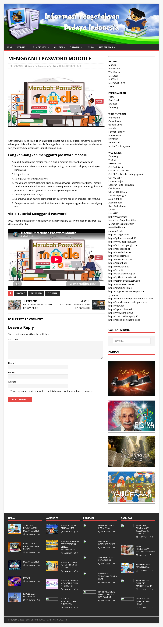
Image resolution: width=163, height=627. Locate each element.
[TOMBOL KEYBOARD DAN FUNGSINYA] (52, 605)
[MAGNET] (14, 584)
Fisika (111, 86)
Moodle (20, 293)
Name (11, 363)
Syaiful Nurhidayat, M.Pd (39, 65)
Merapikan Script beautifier (122, 220)
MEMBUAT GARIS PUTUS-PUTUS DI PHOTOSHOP (69, 565)
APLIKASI (58, 47)
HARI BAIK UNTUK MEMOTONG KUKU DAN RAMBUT (107, 594)
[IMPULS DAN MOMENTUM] (14, 600)
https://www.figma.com (120, 259)
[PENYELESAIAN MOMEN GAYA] (127, 571)
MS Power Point (116, 82)
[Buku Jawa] (131, 464)
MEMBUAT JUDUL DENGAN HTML (69, 526)
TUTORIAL (70, 65)
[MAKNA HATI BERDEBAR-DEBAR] (89, 548)
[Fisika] (131, 429)
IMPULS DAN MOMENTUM (29, 595)
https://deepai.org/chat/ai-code (124, 319)
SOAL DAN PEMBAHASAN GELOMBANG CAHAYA (142, 529)
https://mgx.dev (116, 305)
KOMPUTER (52, 518)
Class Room (114, 121)
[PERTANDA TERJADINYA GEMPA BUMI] (89, 580)
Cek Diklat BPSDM (118, 191)
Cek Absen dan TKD (118, 170)
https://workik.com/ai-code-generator (127, 301)
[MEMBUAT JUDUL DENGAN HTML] (52, 532)
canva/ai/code (115, 231)
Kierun (111, 209)
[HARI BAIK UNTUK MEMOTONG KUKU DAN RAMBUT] (89, 598)
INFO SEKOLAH (106, 47)
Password (36, 293)
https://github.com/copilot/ (122, 237)
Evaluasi (112, 103)
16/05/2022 (18, 65)
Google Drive (115, 124)
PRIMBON (88, 518)
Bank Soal (113, 100)
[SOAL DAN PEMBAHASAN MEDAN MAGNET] (14, 532)
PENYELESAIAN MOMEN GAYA (143, 566)
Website (12, 381)
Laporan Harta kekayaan (121, 184)
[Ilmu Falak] (131, 500)
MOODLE (61, 65)
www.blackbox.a (116, 227)
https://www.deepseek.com (122, 241)
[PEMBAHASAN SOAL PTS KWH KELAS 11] (127, 605)
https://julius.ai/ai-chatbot (121, 284)
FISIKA (91, 47)
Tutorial (52, 293)
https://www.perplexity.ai (121, 312)
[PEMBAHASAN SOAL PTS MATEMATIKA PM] (127, 587)
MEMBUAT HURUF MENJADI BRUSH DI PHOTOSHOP (69, 583)
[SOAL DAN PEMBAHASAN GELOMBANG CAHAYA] (127, 532)
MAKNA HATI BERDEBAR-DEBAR (106, 543)
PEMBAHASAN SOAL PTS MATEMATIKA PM (144, 583)
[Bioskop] (131, 393)
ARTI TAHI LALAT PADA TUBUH (105, 559)
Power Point (114, 135)
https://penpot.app (117, 262)
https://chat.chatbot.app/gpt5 (123, 316)
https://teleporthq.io (118, 255)
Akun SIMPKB (115, 198)
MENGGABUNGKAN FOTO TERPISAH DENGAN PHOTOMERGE (70, 545)
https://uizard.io (116, 270)
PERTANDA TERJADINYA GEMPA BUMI (107, 576)
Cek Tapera (114, 188)
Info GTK (113, 213)
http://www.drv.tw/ (117, 216)
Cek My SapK (115, 177)
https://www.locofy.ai (119, 266)
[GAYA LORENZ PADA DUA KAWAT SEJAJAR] (14, 550)
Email (11, 372)
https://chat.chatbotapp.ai (121, 273)
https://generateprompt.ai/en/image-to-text (130, 298)
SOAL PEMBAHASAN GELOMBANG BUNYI (145, 549)
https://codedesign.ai (119, 248)
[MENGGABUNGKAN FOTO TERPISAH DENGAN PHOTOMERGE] (52, 548)
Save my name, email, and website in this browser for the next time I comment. (52, 391)
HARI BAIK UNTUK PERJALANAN (106, 526)
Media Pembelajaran (119, 146)
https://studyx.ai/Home (120, 287)
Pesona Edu (114, 163)
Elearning (113, 107)
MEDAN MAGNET (31, 561)
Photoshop (114, 68)
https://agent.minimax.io (120, 309)
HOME (9, 47)
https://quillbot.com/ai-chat (122, 277)
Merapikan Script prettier (121, 223)
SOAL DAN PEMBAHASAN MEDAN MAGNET (31, 528)
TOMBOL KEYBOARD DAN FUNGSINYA (68, 601)
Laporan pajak (115, 181)
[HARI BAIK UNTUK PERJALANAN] (89, 532)
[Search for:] (132, 341)
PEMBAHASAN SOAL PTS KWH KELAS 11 (143, 601)
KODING (21, 47)
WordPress (114, 72)
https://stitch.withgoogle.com (123, 245)
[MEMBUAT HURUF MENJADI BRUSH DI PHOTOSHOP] (52, 587)
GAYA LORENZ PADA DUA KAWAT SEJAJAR (31, 546)
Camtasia (113, 138)
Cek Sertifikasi (115, 167)
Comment (13, 339)
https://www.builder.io (119, 252)
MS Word (113, 79)
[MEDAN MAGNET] (14, 568)
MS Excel (113, 75)
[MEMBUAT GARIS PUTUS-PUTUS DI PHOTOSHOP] (52, 568)
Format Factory (116, 131)
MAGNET (27, 577)
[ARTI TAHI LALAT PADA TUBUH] (89, 564)
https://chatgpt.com (118, 234)
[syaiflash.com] (81, 42)
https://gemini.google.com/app (124, 280)
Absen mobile (115, 202)
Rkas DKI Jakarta (117, 206)
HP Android (114, 142)
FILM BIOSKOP (40, 47)
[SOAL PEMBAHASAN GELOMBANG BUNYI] (127, 552)
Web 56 (112, 159)
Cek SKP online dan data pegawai (125, 173)
